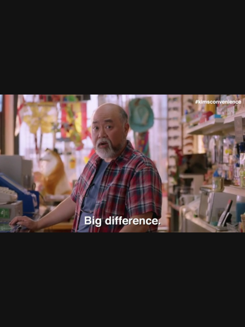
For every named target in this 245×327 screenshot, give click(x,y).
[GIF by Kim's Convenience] (122, 163)
